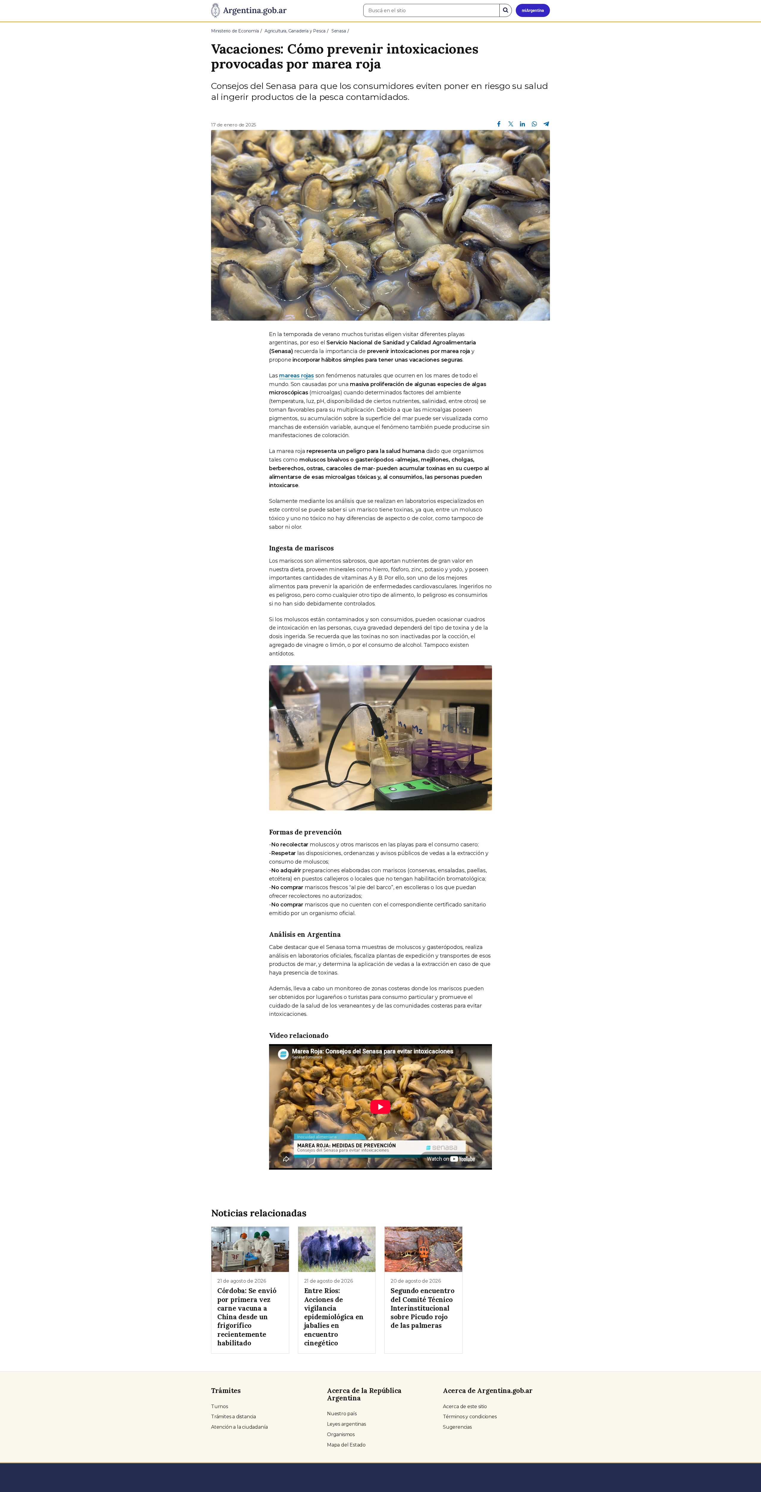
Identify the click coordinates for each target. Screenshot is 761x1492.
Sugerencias (457, 1427)
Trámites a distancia (233, 1416)
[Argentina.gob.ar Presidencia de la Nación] (249, 10)
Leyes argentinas (346, 1424)
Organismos (341, 1434)
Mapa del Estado (346, 1445)
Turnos (219, 1406)
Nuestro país (342, 1413)
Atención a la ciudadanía (239, 1427)
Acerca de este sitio (465, 1406)
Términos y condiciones (470, 1416)
